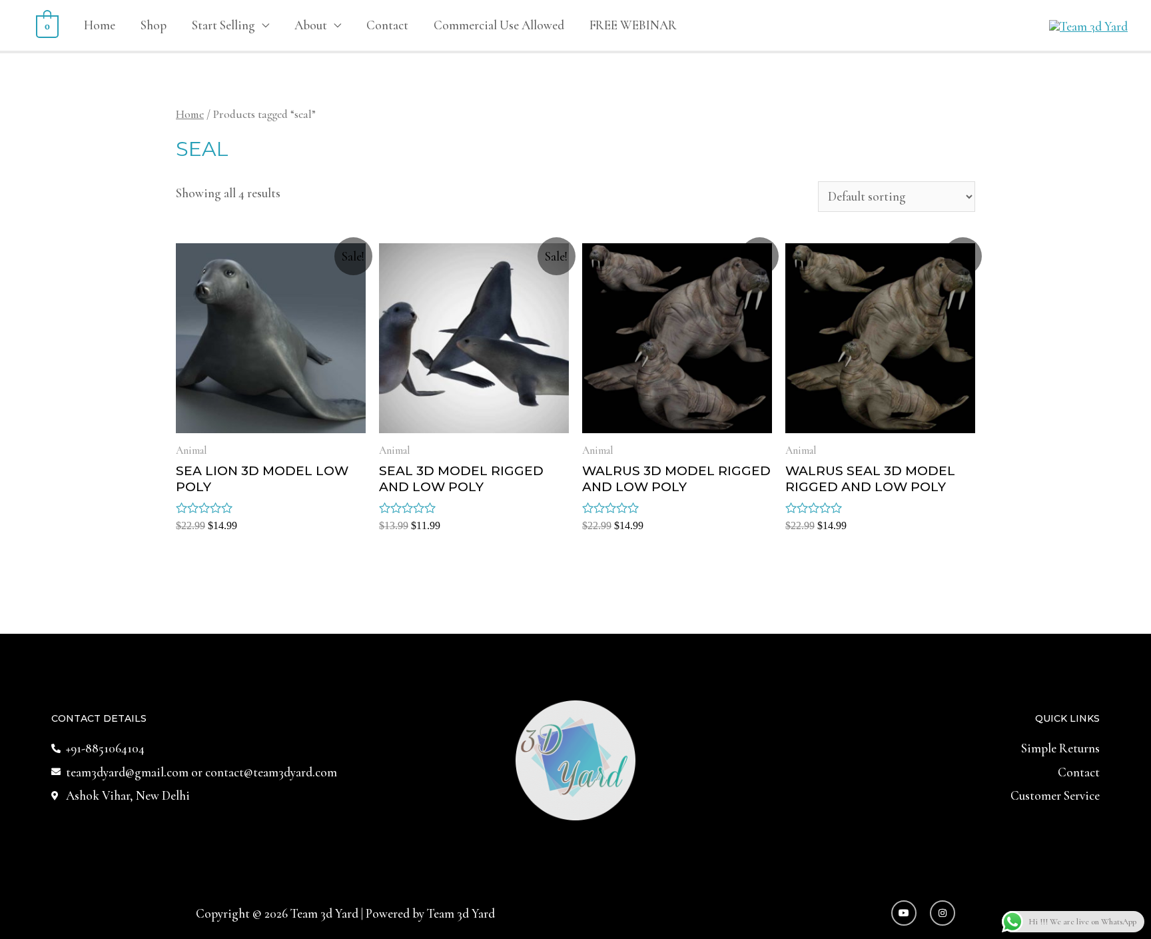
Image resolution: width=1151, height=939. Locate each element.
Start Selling (223, 25)
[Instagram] (942, 913)
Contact (387, 25)
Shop (154, 25)
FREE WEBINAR (633, 25)
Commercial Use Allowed (499, 25)
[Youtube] (904, 913)
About (310, 25)
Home (99, 25)
